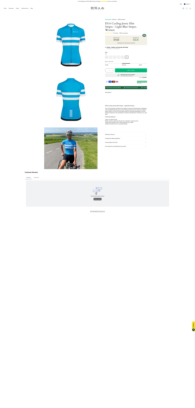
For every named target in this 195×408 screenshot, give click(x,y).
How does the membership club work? (115, 146)
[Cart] (190, 8)
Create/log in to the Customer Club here (126, 43)
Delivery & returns (110, 134)
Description (108, 92)
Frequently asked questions (112, 138)
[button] (11, 8)
